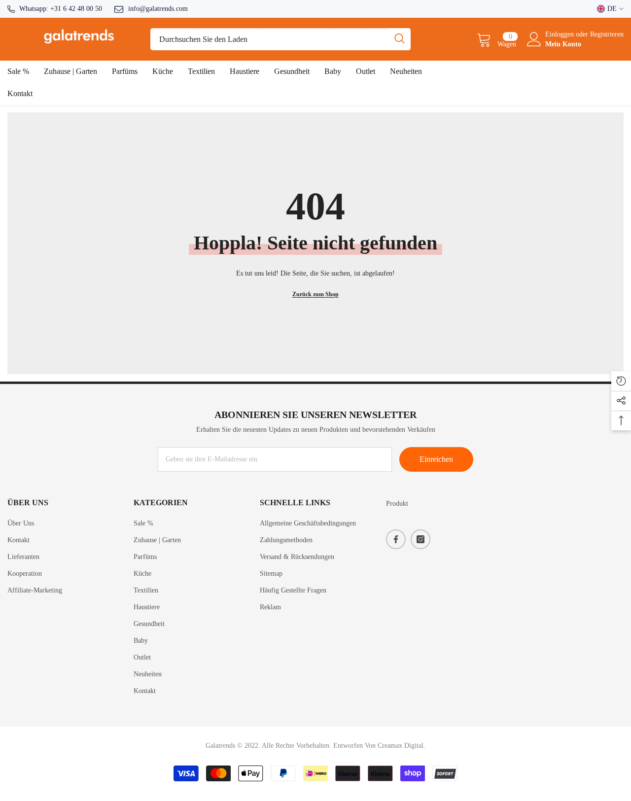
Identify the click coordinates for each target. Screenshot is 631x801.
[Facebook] (396, 539)
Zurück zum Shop (315, 294)
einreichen (436, 459)
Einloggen (560, 34)
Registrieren (607, 34)
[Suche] (280, 39)
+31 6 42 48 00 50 (76, 8)
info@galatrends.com (158, 8)
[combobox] (269, 39)
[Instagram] (420, 539)
